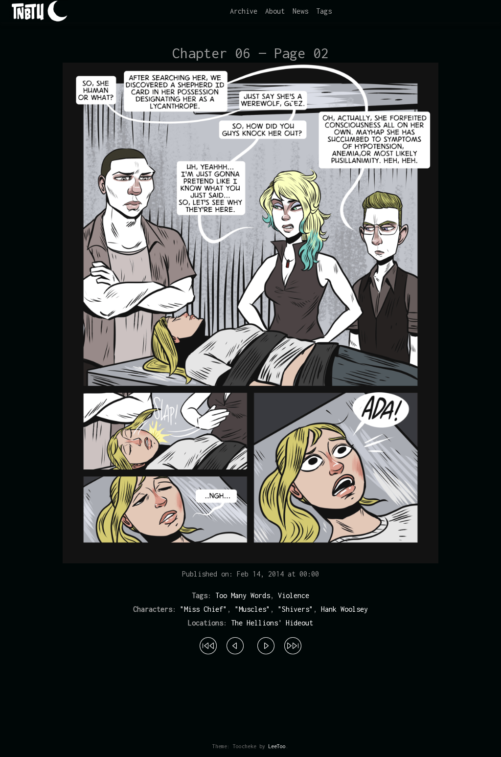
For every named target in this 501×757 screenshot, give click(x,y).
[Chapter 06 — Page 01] (235, 644)
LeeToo (277, 746)
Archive (243, 11)
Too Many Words (242, 595)
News (300, 11)
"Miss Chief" (203, 609)
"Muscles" (252, 609)
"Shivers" (295, 609)
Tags (324, 11)
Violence (293, 595)
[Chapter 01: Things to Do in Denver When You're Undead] (208, 644)
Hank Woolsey (344, 609)
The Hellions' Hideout (272, 623)
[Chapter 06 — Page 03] (265, 644)
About (275, 11)
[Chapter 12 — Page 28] (292, 644)
